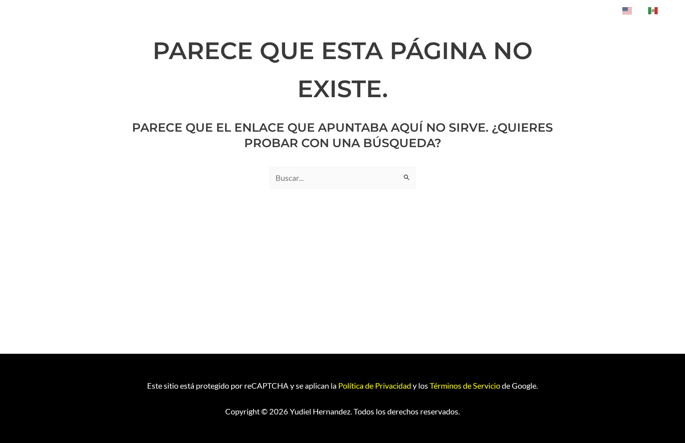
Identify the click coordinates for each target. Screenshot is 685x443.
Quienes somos (584, 10)
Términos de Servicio (465, 385)
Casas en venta (467, 10)
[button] (542, 10)
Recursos (522, 10)
